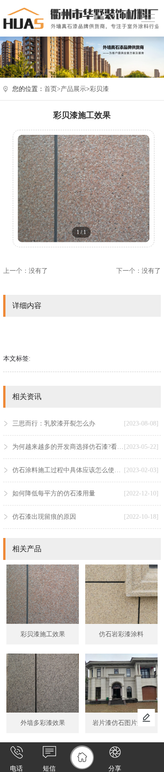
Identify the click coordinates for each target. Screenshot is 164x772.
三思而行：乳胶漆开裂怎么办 (85, 423)
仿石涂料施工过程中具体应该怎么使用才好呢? (85, 470)
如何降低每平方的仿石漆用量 (85, 493)
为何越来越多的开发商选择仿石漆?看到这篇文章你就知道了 (85, 446)
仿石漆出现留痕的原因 (85, 516)
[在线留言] (146, 717)
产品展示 (73, 88)
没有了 (38, 270)
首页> (52, 88)
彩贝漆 (99, 88)
